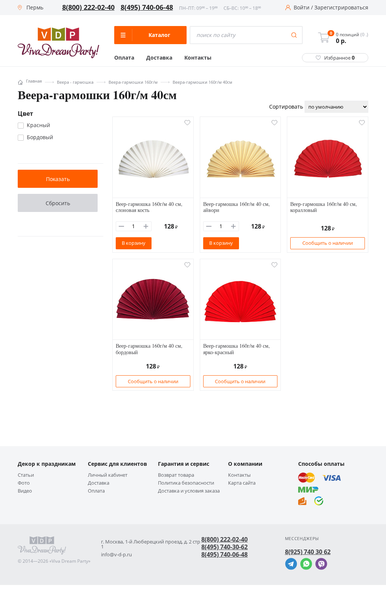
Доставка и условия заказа (189, 490)
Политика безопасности (186, 482)
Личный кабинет (107, 475)
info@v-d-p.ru (116, 554)
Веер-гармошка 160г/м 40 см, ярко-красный (236, 349)
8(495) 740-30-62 (224, 547)
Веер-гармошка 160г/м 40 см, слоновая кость (149, 207)
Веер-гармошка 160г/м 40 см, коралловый (323, 207)
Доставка (159, 57)
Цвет (25, 114)
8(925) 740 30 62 (308, 552)
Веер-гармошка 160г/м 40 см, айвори (236, 207)
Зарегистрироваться (341, 7)
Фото (24, 482)
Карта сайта (242, 482)
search (294, 35)
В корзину (134, 242)
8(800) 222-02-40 (88, 7)
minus (121, 226)
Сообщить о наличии (327, 242)
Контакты (197, 57)
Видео (25, 490)
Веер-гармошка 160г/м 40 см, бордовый (149, 349)
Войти (301, 7)
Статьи (26, 475)
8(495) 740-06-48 (147, 7)
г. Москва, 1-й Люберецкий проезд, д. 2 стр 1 (150, 544)
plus (145, 226)
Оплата (124, 57)
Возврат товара (176, 475)
